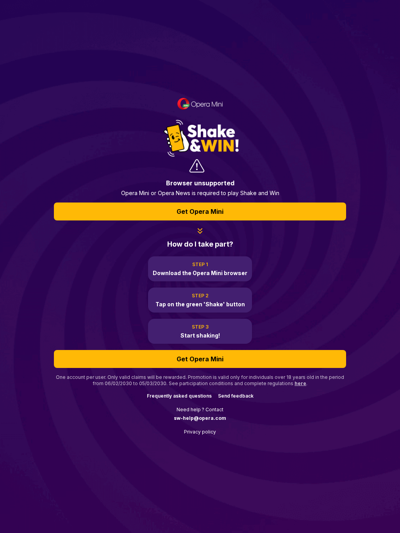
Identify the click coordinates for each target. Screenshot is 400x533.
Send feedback (236, 396)
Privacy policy (200, 432)
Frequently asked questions (179, 396)
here (300, 383)
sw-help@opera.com (200, 418)
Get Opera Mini (200, 211)
